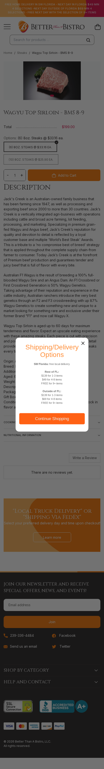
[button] (83, 343)
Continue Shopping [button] (52, 418)
